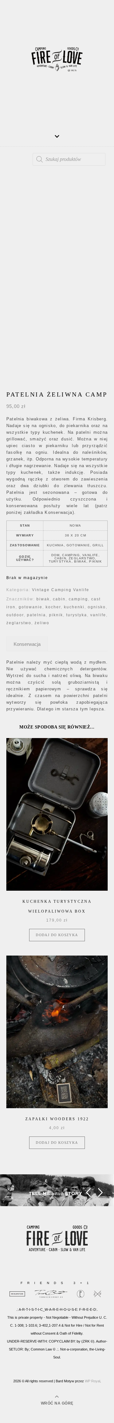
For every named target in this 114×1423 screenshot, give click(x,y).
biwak (43, 599)
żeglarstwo (18, 623)
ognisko (97, 607)
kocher (53, 607)
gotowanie (30, 607)
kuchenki (74, 607)
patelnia (36, 615)
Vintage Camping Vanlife (60, 590)
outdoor (15, 615)
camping (78, 599)
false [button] (88, 1192)
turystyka (76, 615)
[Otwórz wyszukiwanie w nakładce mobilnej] (69, 159)
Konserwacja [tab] (27, 644)
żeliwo (42, 623)
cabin (59, 599)
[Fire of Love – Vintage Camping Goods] (57, 62)
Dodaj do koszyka (57, 935)
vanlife (98, 615)
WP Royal (92, 1381)
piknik (56, 615)
